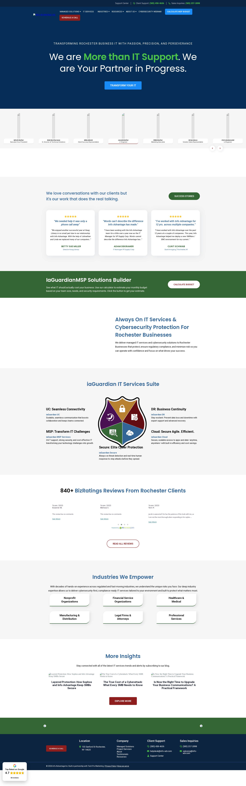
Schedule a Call (70, 18)
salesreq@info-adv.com (190, 752)
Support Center (157, 756)
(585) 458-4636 (157, 746)
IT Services (88, 11)
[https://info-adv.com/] (44, 14)
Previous (45, 726)
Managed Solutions (69, 11)
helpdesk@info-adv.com (161, 751)
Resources (117, 11)
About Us (130, 11)
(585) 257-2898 (190, 746)
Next (201, 726)
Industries (103, 11)
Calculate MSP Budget (178, 11)
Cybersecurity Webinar (150, 11)
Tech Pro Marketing (96, 766)
